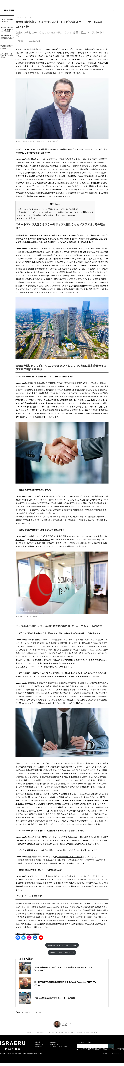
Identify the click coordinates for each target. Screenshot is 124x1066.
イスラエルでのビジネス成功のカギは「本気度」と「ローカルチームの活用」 (46, 215)
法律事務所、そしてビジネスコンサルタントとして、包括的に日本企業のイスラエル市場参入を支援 (55, 212)
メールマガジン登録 (85, 1042)
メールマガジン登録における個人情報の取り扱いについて (96, 1049)
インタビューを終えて (26, 218)
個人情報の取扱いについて (58, 1047)
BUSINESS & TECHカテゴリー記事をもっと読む (62, 945)
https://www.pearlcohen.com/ (27, 933)
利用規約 (53, 1042)
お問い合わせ (54, 1044)
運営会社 (38, 1042)
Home (29, 1033)
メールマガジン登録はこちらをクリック (62, 952)
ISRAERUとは (39, 1044)
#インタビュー (27, 1012)
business (40, 1033)
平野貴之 (20, 41)
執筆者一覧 (38, 1047)
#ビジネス (39, 1012)
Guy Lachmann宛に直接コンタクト (68, 857)
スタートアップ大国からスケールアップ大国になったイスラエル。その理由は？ (47, 209)
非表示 (57, 204)
